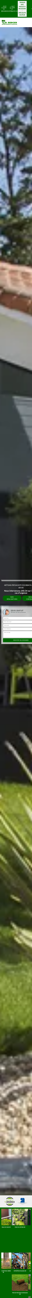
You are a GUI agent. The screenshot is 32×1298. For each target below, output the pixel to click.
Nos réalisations (12, 598)
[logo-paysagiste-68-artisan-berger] (9, 22)
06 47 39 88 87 (13, 8)
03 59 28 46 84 (4, 8)
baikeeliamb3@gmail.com (9, 11)
